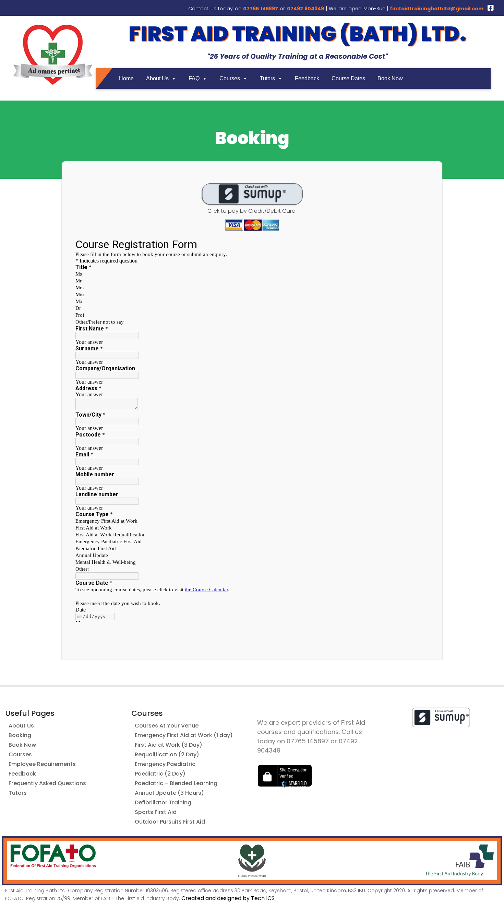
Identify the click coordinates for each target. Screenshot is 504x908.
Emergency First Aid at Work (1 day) (184, 735)
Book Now (390, 78)
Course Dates (348, 78)
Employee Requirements (42, 764)
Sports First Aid (156, 812)
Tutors (267, 78)
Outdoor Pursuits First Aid (170, 822)
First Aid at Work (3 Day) (168, 745)
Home (126, 78)
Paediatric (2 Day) (160, 774)
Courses (229, 78)
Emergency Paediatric (165, 764)
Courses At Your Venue (167, 726)
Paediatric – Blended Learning (176, 783)
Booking (20, 735)
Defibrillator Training (163, 802)
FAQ (194, 78)
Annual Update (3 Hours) (169, 793)
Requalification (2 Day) (167, 754)
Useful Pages (30, 713)
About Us (157, 78)
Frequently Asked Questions (47, 783)
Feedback (307, 78)
